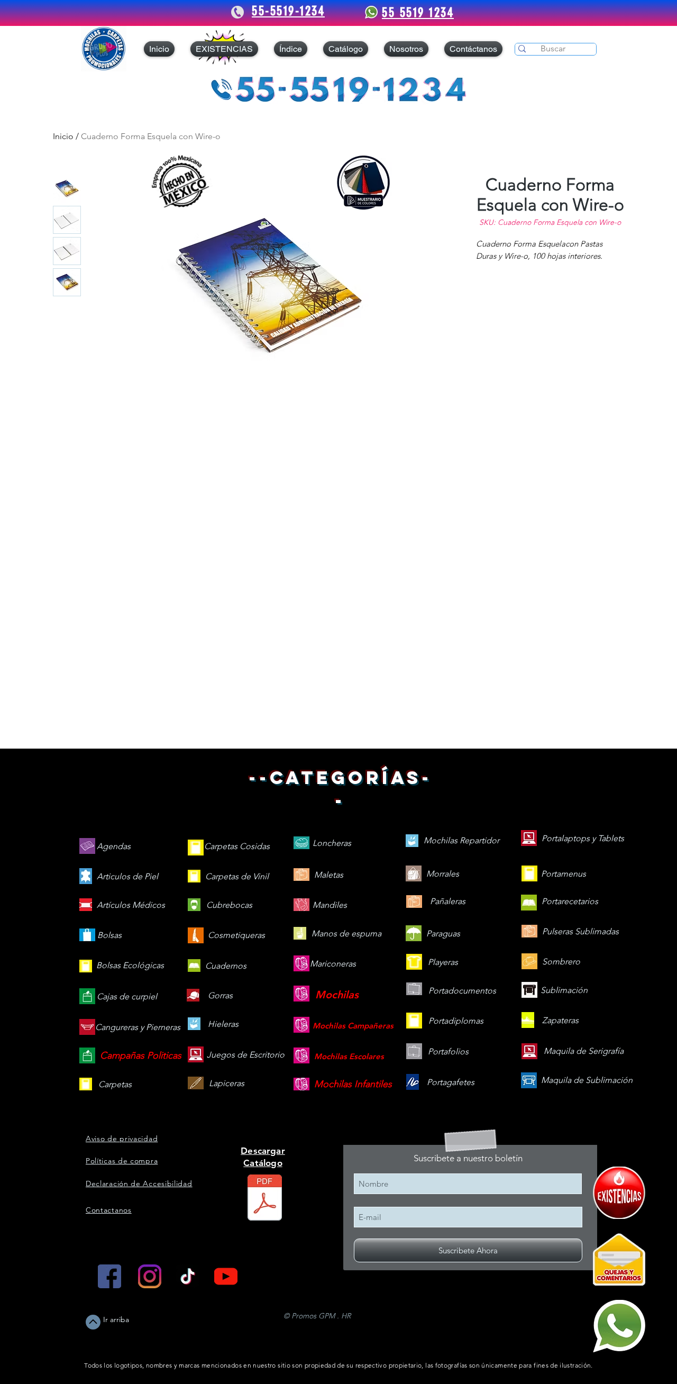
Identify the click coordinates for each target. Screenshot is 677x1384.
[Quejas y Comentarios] (619, 1259)
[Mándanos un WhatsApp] (619, 1326)
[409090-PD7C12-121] (619, 1193)
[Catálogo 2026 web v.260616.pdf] (265, 1198)
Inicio (63, 136)
